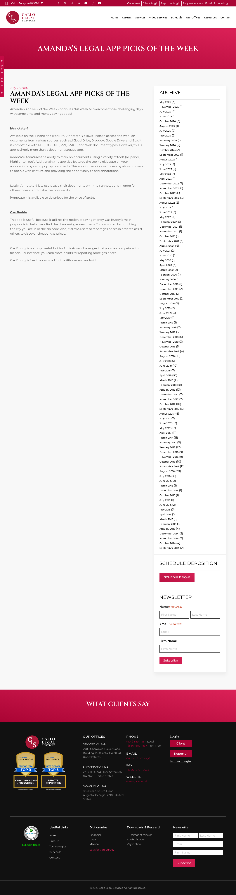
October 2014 (167, 543)
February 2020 (168, 274)
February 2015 (167, 523)
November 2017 (168, 399)
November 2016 (168, 456)
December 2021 (168, 226)
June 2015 (165, 504)
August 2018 (167, 356)
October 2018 (167, 346)
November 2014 (169, 538)
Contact (225, 17)
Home (114, 17)
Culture (54, 841)
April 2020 (165, 265)
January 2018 (167, 389)
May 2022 (165, 217)
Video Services (158, 17)
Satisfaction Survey (101, 849)
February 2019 (167, 327)
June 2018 (165, 365)
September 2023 (169, 154)
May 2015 (164, 509)
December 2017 (168, 394)
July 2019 (165, 308)
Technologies (57, 846)
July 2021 (164, 250)
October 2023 (167, 149)
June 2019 (165, 312)
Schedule (176, 17)
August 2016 (167, 471)
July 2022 (165, 207)
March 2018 (166, 380)
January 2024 (167, 145)
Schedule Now (177, 577)
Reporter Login (170, 3)
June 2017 (165, 423)
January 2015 (167, 528)
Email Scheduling (216, 3)
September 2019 (169, 298)
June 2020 (165, 255)
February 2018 (167, 384)
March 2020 (166, 269)
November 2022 (169, 188)
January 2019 (167, 332)
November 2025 (169, 106)
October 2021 (167, 236)
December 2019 (168, 284)
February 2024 (168, 140)
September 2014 (169, 547)
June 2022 (165, 212)
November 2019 (168, 289)
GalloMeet (133, 3)
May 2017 (165, 428)
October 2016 (167, 461)
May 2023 (165, 173)
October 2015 (167, 495)
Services (140, 17)
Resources (210, 17)
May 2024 (165, 135)
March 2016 (166, 485)
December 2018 (168, 336)
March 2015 (166, 519)
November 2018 (168, 341)
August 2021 (166, 245)
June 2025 (165, 116)
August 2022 (167, 202)
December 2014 (169, 533)
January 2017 (167, 447)
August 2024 (167, 125)
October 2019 (167, 293)
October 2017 (167, 404)
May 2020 (165, 260)
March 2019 (166, 322)
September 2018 (169, 351)
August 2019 (167, 303)
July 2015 (164, 499)
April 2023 (165, 178)
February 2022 (168, 221)
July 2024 (165, 130)
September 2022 (169, 197)
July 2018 (165, 360)
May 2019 (165, 317)
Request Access (193, 3)
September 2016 (169, 466)
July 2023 (165, 164)
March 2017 (166, 437)
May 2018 (165, 370)
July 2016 (165, 476)
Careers (127, 17)
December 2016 (168, 452)
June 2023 (165, 169)
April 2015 (165, 514)
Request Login (180, 761)
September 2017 (169, 408)
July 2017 (165, 418)
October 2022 (167, 193)
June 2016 (165, 480)
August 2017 (167, 413)
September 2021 (169, 241)
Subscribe (170, 660)
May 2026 (165, 102)
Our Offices (193, 17)
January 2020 (167, 279)
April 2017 (165, 432)
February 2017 (167, 442)
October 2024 (167, 121)
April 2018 (165, 375)
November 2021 (168, 231)
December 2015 (168, 490)
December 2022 (169, 183)
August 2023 (167, 159)
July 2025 (165, 111)
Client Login (150, 3)
